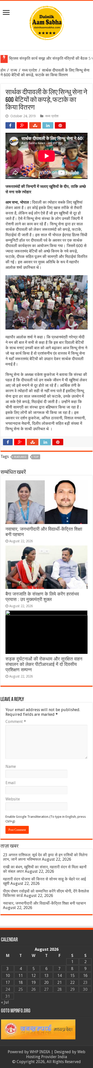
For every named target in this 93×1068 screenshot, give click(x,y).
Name (10, 766)
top (35, 457)
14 (59, 975)
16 (85, 975)
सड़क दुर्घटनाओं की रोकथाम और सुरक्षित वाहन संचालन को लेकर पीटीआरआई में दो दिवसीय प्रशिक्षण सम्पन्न (43, 664)
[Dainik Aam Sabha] (46, 22)
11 (20, 975)
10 (7, 975)
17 (7, 982)
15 (72, 975)
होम (3, 70)
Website (12, 799)
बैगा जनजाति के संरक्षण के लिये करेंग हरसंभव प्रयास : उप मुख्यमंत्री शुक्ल (42, 596)
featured (20, 457)
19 (33, 982)
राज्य (13, 70)
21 (59, 982)
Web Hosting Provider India (55, 1054)
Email (10, 782)
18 (20, 982)
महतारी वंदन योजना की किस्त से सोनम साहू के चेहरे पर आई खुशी (44, 881)
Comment (15, 721)
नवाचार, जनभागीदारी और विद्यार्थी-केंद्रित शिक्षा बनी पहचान (44, 903)
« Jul (5, 1002)
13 (46, 975)
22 (72, 982)
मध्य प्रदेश (29, 70)
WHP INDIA (40, 1051)
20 (46, 982)
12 (33, 975)
